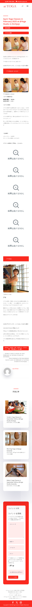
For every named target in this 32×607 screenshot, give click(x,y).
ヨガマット (19, 347)
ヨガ (15, 347)
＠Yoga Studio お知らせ (18, 452)
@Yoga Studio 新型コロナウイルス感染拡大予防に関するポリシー (15, 597)
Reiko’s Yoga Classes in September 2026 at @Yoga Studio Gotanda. (15, 482)
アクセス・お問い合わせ (15, 595)
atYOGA (16, 368)
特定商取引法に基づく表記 (15, 592)
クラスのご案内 (8, 33)
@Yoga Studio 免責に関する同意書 (15, 590)
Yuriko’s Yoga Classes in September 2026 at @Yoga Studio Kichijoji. (15, 419)
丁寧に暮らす (14, 349)
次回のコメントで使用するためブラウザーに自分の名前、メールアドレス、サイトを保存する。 (16, 560)
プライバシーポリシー (15, 593)
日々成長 (20, 349)
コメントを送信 (13, 577)
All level (6, 347)
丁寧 (9, 349)
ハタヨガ (11, 347)
